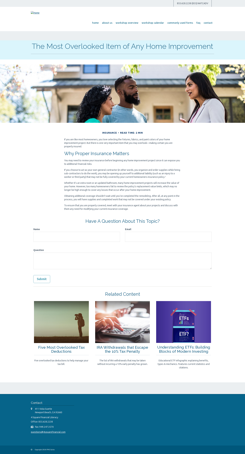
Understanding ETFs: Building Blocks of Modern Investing (183, 349)
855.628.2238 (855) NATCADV (192, 3)
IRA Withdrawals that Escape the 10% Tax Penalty (122, 349)
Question (38, 250)
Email (128, 229)
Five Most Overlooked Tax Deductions (61, 349)
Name (36, 229)
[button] (107, 22)
